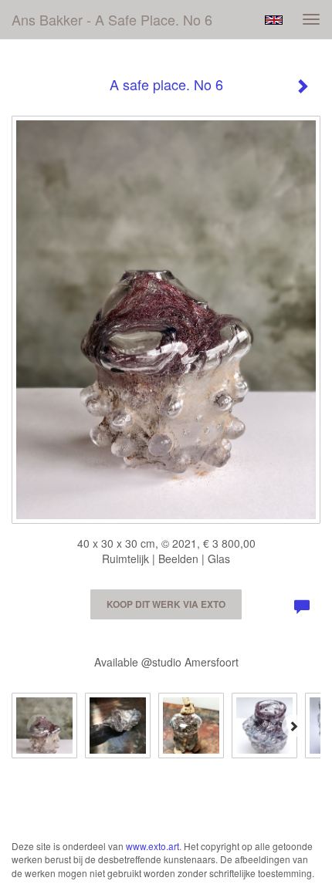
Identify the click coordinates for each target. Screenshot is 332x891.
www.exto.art (152, 845)
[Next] (293, 725)
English (274, 20)
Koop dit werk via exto (166, 604)
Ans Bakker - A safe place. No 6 (112, 19)
